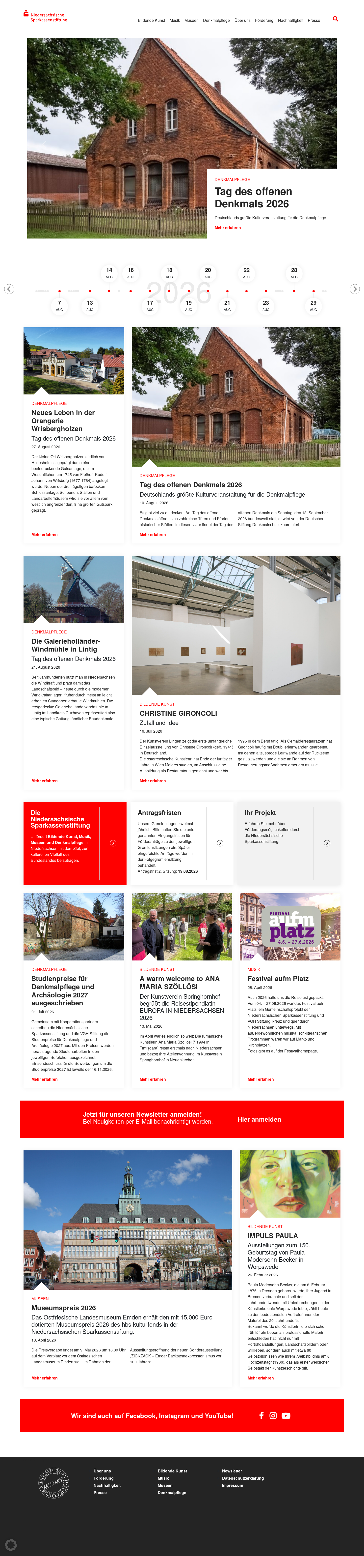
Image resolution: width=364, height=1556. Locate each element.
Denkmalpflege (216, 20)
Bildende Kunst (151, 20)
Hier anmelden (259, 1119)
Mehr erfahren (228, 227)
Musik (175, 20)
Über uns (242, 20)
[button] (9, 289)
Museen (191, 20)
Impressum (232, 1485)
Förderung (264, 20)
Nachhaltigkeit (290, 20)
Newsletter (232, 1471)
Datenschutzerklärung (243, 1478)
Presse (314, 20)
